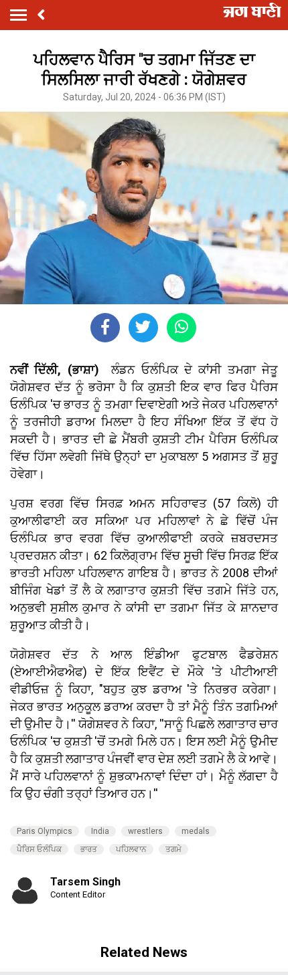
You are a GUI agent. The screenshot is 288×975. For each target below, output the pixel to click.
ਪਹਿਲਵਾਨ (131, 849)
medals (196, 831)
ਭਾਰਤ (88, 849)
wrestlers (145, 831)
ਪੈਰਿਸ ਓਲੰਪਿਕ (39, 849)
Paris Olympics (44, 831)
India (100, 831)
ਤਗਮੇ (173, 849)
